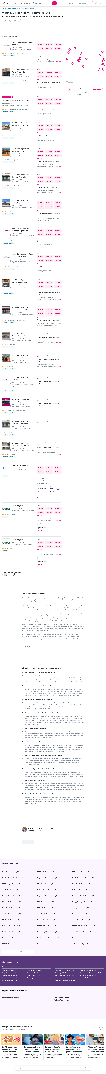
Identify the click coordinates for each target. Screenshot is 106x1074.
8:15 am (49, 546)
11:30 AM (49, 207)
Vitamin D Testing (29, 8)
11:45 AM (57, 207)
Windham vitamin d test (10, 980)
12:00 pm (57, 472)
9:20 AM (40, 45)
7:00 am (49, 508)
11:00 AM (49, 49)
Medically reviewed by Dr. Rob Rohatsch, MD (40, 829)
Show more (58, 61)
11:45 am (49, 472)
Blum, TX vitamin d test (87, 978)
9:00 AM (40, 72)
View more (39, 52)
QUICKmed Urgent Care (10, 997)
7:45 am (49, 512)
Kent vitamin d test (8, 970)
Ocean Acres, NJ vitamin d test (90, 973)
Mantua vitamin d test (34, 970)
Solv (3, 8)
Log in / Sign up (98, 3)
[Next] (102, 1028)
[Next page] (22, 574)
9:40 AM (49, 45)
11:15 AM (57, 129)
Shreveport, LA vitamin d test (64, 970)
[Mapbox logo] (69, 82)
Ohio (22, 8)
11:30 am (40, 472)
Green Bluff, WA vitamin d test (65, 980)
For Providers (83, 3)
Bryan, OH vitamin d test (88, 970)
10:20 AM (49, 260)
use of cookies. (75, 1068)
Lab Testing (8, 8)
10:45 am (40, 468)
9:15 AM (49, 72)
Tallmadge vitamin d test (35, 978)
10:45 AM (58, 103)
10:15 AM (57, 76)
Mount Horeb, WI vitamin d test (65, 978)
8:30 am (57, 546)
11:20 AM (57, 49)
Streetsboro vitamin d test (11, 978)
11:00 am (49, 468)
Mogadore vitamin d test (10, 973)
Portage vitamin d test (9, 975)
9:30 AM (57, 72)
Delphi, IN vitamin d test (88, 975)
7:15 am (57, 508)
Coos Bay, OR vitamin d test (64, 973)
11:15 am (57, 468)
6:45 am (40, 508)
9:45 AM (40, 76)
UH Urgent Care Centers (62, 997)
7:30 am (40, 512)
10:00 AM (58, 45)
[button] (83, 66)
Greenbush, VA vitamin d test (64, 975)
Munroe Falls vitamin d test (36, 973)
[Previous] (99, 1028)
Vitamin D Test (16, 8)
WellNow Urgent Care (61, 1000)
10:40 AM (41, 49)
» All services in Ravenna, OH (13, 952)
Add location (97, 89)
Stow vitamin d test (33, 975)
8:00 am (57, 512)
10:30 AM (49, 103)
